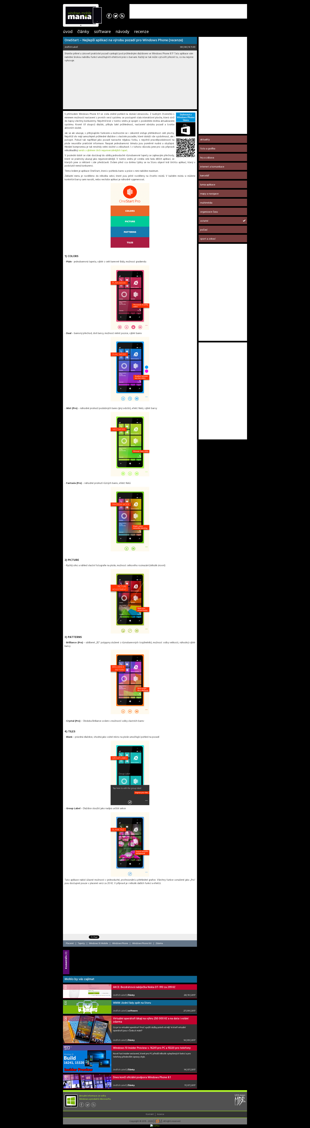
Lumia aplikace (207, 185)
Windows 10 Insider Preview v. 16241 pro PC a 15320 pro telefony (152, 1048)
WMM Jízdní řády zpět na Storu (132, 1003)
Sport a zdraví (207, 239)
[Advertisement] (209, 9)
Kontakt (150, 1114)
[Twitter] (116, 16)
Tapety (81, 943)
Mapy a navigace (209, 194)
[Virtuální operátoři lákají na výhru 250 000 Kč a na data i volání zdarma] (87, 1029)
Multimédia (206, 203)
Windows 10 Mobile (98, 943)
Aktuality (205, 140)
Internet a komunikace (212, 167)
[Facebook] (110, 16)
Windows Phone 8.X (142, 943)
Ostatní (204, 221)
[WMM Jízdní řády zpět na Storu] (87, 1007)
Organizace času (209, 212)
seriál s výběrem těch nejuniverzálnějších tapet (102, 150)
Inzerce (160, 1114)
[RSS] (122, 16)
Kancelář (204, 176)
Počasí (203, 230)
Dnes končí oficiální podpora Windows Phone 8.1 (142, 1077)
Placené (70, 943)
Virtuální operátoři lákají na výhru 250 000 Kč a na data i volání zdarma (150, 1020)
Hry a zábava (207, 158)
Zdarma (159, 943)
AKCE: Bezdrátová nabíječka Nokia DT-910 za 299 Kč (144, 987)
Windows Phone (120, 943)
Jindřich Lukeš (71, 47)
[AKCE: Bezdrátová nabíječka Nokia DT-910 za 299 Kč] (87, 991)
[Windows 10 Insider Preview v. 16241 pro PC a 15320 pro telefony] (87, 1059)
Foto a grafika (207, 149)
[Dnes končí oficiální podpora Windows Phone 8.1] (87, 1081)
